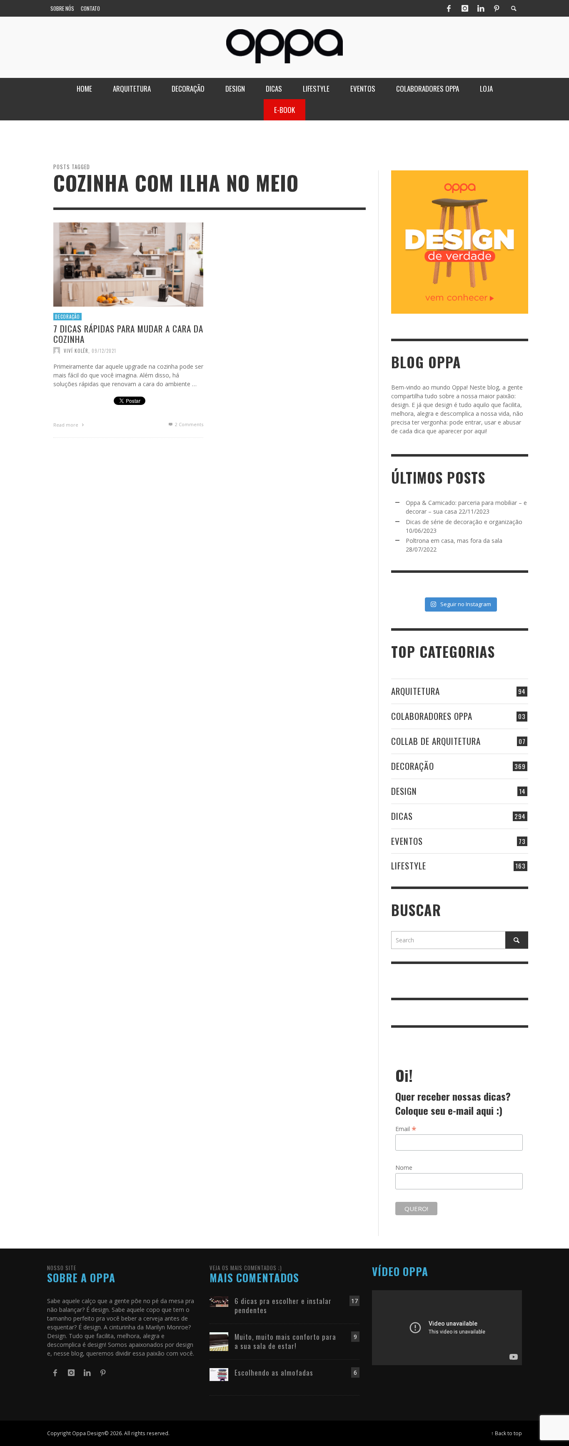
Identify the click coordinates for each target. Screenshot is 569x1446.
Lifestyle (408, 865)
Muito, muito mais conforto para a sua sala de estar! (285, 1341)
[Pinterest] (496, 8)
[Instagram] (465, 8)
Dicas (402, 815)
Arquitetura (415, 690)
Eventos (407, 840)
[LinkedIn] (481, 8)
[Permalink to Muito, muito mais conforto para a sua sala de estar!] (219, 1341)
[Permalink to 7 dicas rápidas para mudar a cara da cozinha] (128, 263)
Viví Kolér (76, 350)
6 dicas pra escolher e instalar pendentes (283, 1305)
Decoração (67, 316)
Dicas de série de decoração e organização (464, 522)
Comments (189, 424)
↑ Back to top (506, 1433)
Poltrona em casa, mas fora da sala (454, 540)
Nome (403, 1167)
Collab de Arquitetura (436, 740)
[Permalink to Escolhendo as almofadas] (219, 1374)
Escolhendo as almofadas (274, 1372)
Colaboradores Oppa (431, 715)
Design (404, 790)
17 (354, 1301)
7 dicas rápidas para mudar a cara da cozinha (128, 333)
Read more (66, 425)
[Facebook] (449, 8)
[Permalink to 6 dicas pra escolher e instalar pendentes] (219, 1301)
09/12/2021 (104, 350)
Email (406, 1128)
